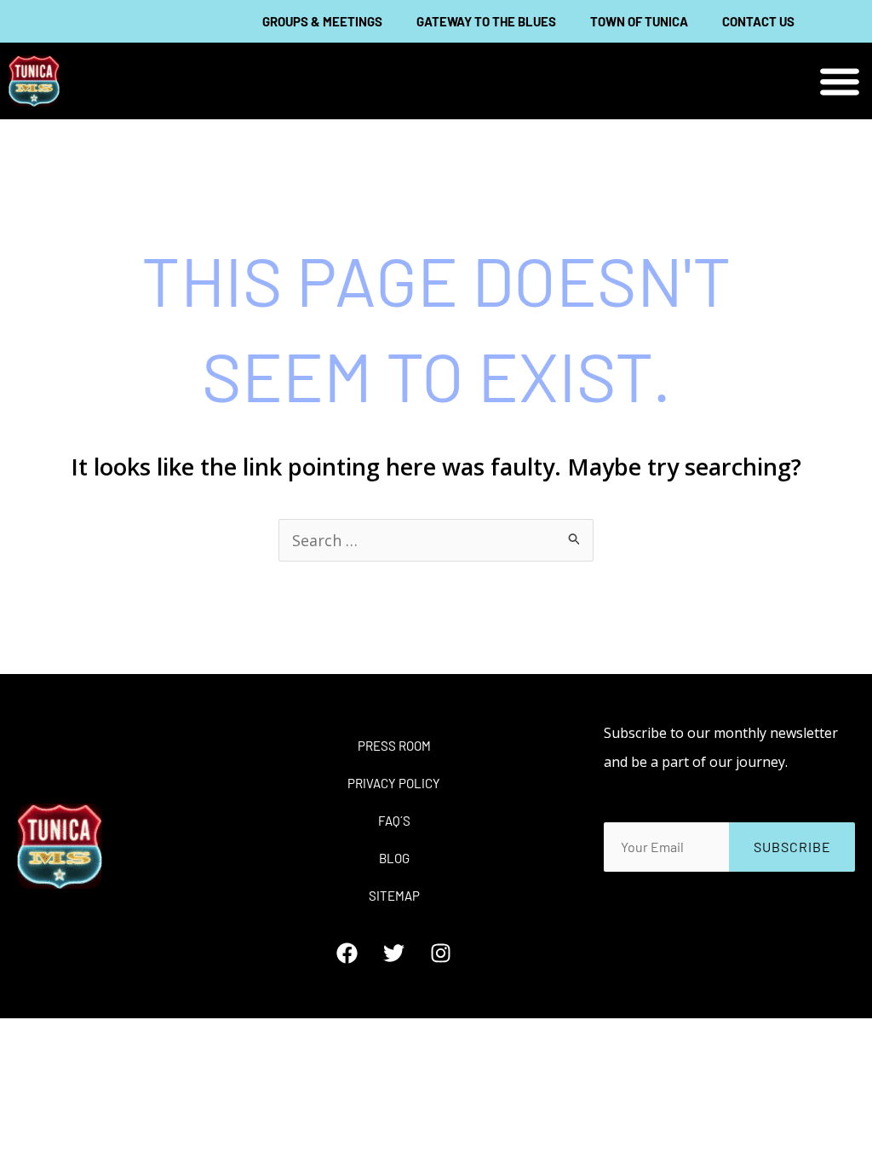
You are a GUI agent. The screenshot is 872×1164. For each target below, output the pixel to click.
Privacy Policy (393, 783)
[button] (840, 81)
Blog (394, 858)
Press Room (394, 745)
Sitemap (394, 895)
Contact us (758, 21)
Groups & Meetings (322, 21)
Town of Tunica (639, 21)
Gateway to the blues (486, 21)
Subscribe (792, 846)
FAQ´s (394, 820)
